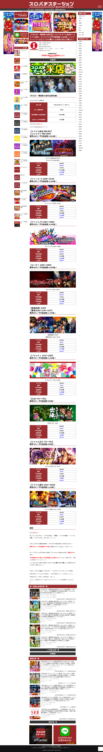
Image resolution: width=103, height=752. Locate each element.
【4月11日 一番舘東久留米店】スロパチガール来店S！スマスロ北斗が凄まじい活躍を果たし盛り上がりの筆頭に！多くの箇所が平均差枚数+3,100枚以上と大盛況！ (58, 639)
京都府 (80, 100)
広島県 (80, 119)
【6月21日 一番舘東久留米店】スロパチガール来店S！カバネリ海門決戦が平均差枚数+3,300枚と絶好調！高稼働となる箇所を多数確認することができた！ (58, 615)
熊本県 (80, 141)
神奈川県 (81, 72)
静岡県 (80, 88)
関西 (80, 30)
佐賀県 (80, 136)
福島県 (80, 55)
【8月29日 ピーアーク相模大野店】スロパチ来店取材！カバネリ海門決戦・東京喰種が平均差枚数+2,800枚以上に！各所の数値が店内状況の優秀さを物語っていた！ (58, 687)
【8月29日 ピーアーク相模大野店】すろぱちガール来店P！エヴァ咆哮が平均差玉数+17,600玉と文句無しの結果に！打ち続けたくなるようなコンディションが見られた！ (58, 663)
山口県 (80, 122)
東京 (80, 20)
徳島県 (80, 129)
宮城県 (80, 50)
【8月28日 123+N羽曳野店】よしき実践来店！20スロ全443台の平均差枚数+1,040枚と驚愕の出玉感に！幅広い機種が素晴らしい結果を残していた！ (58, 711)
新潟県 (80, 79)
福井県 (80, 86)
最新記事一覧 (53, 722)
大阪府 (80, 103)
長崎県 (80, 138)
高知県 (80, 131)
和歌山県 (81, 110)
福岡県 (80, 133)
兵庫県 (80, 105)
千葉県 (80, 67)
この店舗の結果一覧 (52, 650)
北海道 (80, 41)
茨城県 (80, 57)
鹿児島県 (81, 148)
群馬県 (80, 62)
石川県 (80, 84)
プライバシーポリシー (57, 747)
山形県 (80, 53)
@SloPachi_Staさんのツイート (21, 230)
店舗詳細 (53, 60)
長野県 (80, 76)
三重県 (80, 95)
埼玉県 (80, 65)
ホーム (19, 11)
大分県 (80, 143)
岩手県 (80, 46)
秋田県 (80, 48)
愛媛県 (80, 126)
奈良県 (80, 107)
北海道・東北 (82, 16)
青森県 (80, 43)
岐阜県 (80, 93)
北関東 (80, 18)
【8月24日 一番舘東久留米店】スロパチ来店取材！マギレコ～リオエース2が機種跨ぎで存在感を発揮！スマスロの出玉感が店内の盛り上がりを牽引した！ (58, 591)
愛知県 (80, 91)
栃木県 (80, 60)
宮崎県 (80, 145)
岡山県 (80, 117)
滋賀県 (80, 98)
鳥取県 (80, 112)
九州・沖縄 (81, 34)
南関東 (80, 23)
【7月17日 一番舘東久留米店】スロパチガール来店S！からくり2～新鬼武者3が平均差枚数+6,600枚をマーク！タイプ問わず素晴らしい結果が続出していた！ (58, 603)
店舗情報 (53, 654)
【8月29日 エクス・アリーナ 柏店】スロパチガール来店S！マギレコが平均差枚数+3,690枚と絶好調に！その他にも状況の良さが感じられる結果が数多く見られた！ (58, 675)
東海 (80, 27)
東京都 (80, 69)
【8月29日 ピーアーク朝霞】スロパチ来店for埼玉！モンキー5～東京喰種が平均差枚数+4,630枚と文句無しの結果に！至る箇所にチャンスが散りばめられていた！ (58, 699)
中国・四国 (81, 32)
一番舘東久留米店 (24, 11)
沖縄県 (80, 150)
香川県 (80, 124)
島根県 (80, 114)
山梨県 (80, 74)
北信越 (80, 25)
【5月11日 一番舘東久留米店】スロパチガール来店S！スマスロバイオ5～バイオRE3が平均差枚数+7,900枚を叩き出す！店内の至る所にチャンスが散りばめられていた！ (58, 627)
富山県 (80, 81)
